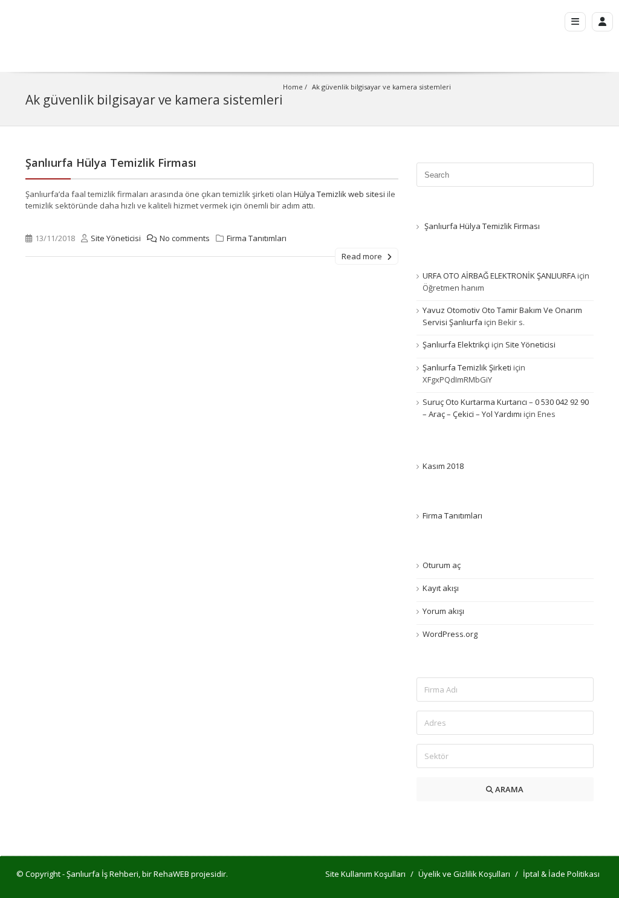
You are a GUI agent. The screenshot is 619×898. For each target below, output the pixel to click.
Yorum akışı (443, 611)
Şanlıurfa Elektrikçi (456, 344)
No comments (185, 238)
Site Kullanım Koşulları (365, 873)
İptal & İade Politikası (561, 873)
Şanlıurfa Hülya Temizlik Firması (110, 162)
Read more (363, 256)
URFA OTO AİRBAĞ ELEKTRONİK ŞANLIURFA (499, 275)
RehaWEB (171, 873)
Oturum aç (442, 565)
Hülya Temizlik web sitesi (339, 194)
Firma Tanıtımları (257, 238)
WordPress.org (450, 633)
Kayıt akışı (441, 588)
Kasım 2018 (443, 465)
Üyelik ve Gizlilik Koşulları (464, 873)
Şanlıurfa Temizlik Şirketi (467, 367)
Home (293, 86)
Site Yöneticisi (116, 238)
